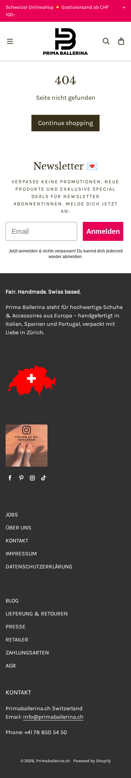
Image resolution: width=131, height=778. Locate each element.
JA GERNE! (34, 412)
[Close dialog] (122, 369)
